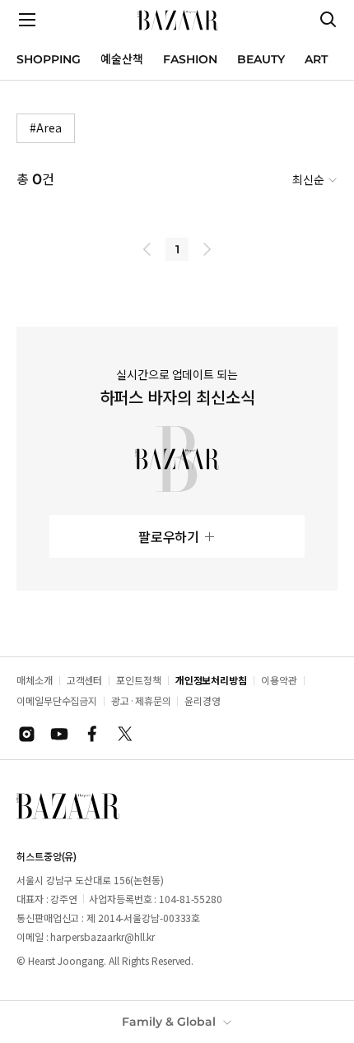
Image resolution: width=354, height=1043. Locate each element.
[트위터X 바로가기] (125, 734)
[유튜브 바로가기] (59, 734)
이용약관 (279, 680)
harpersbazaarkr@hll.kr (102, 936)
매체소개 (34, 680)
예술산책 (121, 59)
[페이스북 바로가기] (92, 734)
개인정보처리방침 (211, 680)
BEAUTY (261, 59)
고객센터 (85, 680)
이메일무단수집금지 (56, 700)
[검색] (328, 19)
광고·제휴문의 (140, 700)
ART (316, 59)
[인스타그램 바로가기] (26, 734)
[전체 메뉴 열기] (27, 19)
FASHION (190, 59)
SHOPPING (48, 59)
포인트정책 (138, 680)
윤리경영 (202, 700)
